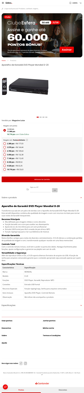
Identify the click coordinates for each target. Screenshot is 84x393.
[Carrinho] (80, 3)
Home (4, 60)
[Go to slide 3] (43, 117)
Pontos (21, 390)
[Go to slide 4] (46, 117)
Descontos (63, 390)
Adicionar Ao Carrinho (42, 179)
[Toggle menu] (3, 3)
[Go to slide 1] (38, 117)
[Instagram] (25, 363)
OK (55, 190)
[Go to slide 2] (41, 117)
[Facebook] (21, 363)
